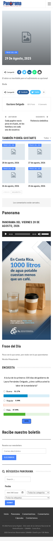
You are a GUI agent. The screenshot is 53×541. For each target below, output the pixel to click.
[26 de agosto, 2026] (13, 175)
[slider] (45, 233)
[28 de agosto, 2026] (13, 152)
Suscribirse (9, 457)
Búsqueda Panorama (19, 471)
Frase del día (11, 52)
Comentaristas (28, 514)
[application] (26, 234)
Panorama (15, 514)
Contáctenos (32, 518)
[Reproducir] (5, 234)
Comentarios (43, 514)
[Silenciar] (39, 234)
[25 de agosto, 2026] (39, 175)
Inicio (6, 514)
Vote (26, 421)
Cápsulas (19, 518)
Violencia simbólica (39, 120)
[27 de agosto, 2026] (39, 152)
